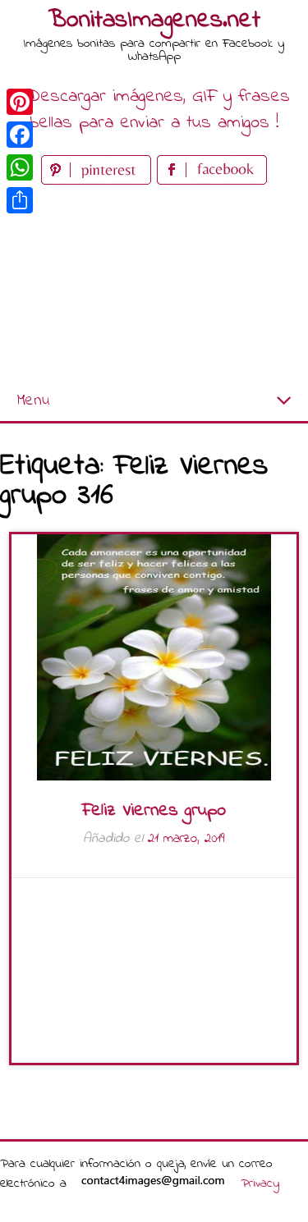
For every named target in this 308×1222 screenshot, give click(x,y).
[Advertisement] (154, 285)
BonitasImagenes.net (154, 20)
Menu (32, 401)
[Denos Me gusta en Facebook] (212, 181)
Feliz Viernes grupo (154, 811)
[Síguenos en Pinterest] (99, 181)
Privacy (260, 1183)
